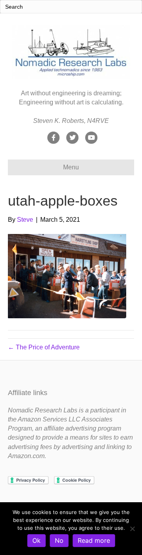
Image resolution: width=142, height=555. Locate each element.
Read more (94, 540)
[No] (132, 529)
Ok (36, 540)
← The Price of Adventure (44, 347)
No (59, 540)
